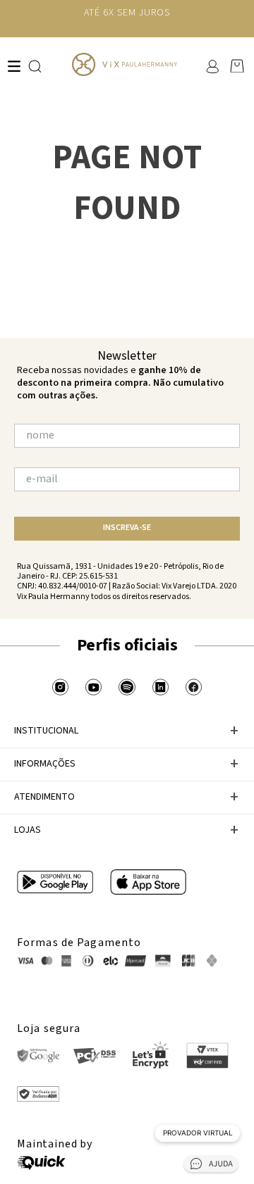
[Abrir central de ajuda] (211, 1166)
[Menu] (14, 66)
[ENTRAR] (211, 66)
